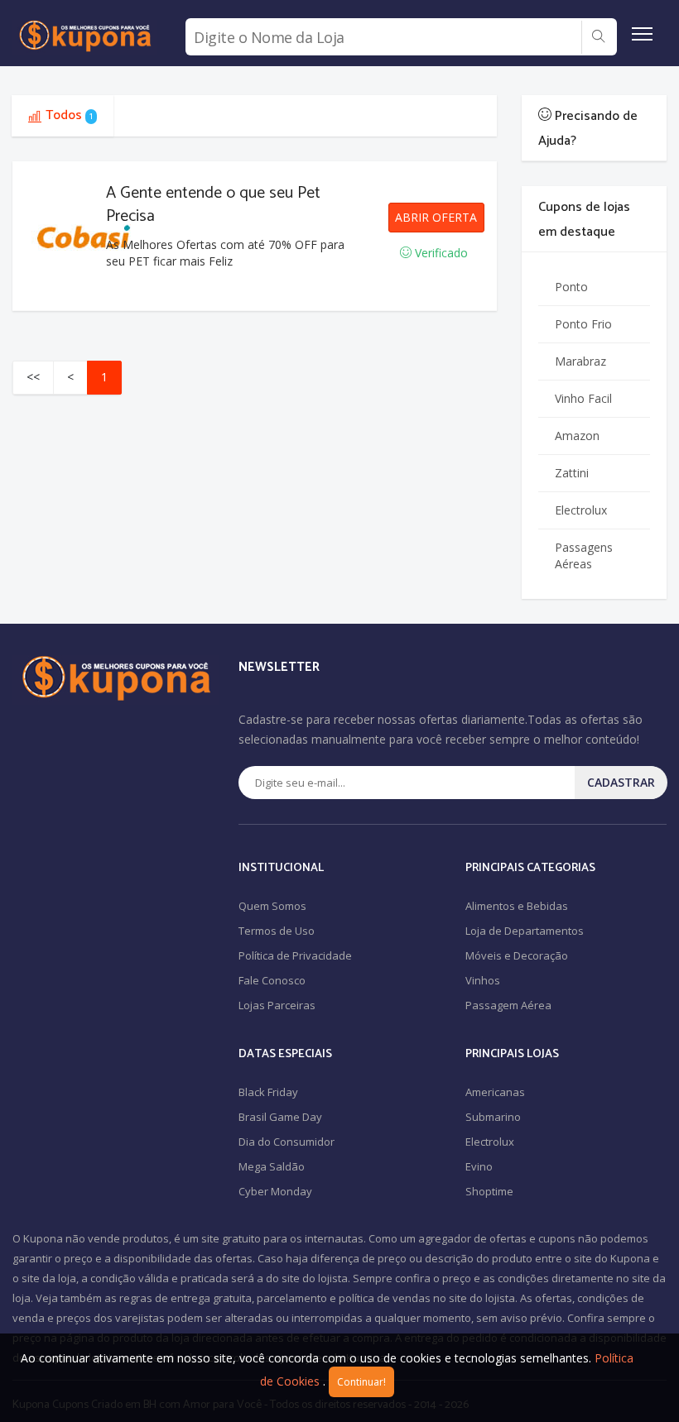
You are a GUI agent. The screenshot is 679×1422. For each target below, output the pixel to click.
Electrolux (581, 510)
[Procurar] (598, 37)
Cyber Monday (275, 1191)
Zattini (572, 473)
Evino (479, 1166)
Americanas (495, 1091)
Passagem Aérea (508, 1005)
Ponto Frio (583, 324)
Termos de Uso (276, 930)
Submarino (493, 1116)
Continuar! (361, 1382)
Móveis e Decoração (516, 955)
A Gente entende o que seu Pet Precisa (213, 205)
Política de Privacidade (295, 955)
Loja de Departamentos (524, 930)
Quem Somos (272, 905)
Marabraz (580, 361)
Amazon (577, 435)
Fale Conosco (272, 980)
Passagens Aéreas (584, 555)
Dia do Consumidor (286, 1141)
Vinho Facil (583, 398)
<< (33, 377)
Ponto (571, 286)
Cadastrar (621, 782)
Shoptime (489, 1191)
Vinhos (482, 980)
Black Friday (268, 1091)
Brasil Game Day (280, 1116)
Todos (69, 115)
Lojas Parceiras (276, 1005)
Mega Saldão (271, 1166)
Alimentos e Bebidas (516, 905)
